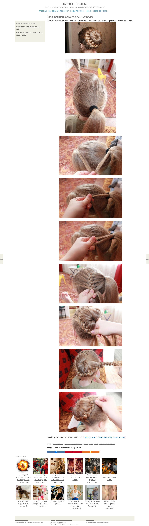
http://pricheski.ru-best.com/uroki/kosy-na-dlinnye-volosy (105, 437)
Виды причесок (77, 10)
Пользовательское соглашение (64, 520)
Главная (43, 10)
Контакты (53, 520)
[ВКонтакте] (56, 452)
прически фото (111, 444)
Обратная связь (90, 520)
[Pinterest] (73, 452)
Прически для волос (88, 444)
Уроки (88, 10)
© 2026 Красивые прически (21, 520)
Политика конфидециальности (58, 522)
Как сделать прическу (58, 10)
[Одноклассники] (90, 452)
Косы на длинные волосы (100, 444)
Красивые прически (74, 4)
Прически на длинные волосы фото (73, 444)
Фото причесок (100, 10)
